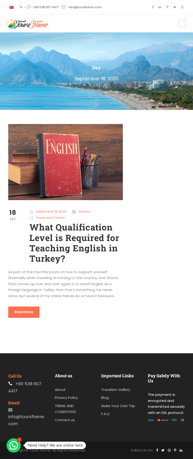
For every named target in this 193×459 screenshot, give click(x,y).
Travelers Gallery (115, 389)
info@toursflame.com (85, 7)
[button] (14, 445)
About (60, 389)
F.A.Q (105, 413)
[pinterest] (167, 7)
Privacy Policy (66, 397)
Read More (24, 312)
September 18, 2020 (51, 211)
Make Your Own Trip (118, 405)
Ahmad (84, 211)
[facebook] (153, 7)
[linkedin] (160, 7)
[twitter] (174, 7)
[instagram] (182, 7)
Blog (105, 397)
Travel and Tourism (50, 217)
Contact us (65, 419)
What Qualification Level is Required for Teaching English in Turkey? (74, 242)
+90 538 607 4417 (46, 7)
